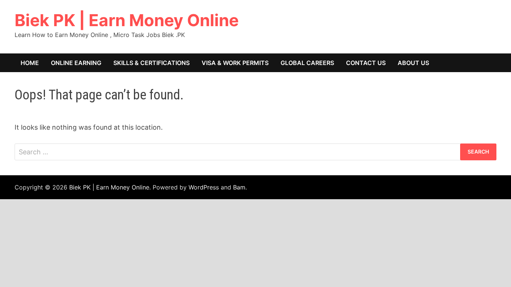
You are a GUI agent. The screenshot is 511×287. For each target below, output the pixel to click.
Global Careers (307, 63)
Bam (239, 187)
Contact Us (366, 63)
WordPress (204, 187)
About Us (413, 63)
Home (30, 63)
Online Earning (76, 63)
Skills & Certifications (151, 63)
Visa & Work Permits (235, 63)
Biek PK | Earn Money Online (127, 20)
